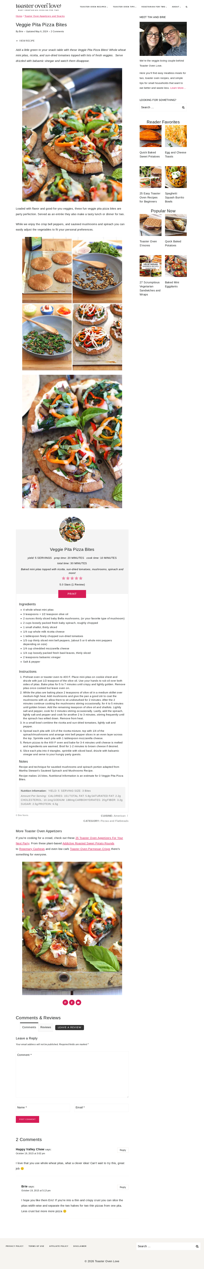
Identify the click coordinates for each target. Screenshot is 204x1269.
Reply (123, 1150)
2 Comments (57, 31)
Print (72, 594)
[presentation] (151, 136)
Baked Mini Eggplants (172, 284)
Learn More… (178, 88)
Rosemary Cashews (32, 848)
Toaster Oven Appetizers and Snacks (44, 16)
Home (19, 16)
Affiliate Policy (58, 1246)
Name (22, 1107)
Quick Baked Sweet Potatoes (150, 154)
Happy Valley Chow (30, 1149)
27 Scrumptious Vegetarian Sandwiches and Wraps (150, 288)
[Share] (72, 1002)
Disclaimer (80, 1246)
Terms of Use (36, 1246)
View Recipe (27, 41)
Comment (24, 1054)
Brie (21, 31)
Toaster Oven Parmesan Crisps (90, 848)
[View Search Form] (186, 7)
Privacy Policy (15, 1246)
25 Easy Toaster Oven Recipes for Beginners (150, 197)
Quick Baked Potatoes (173, 243)
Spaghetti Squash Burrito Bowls (174, 197)
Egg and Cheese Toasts (175, 154)
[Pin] (65, 1002)
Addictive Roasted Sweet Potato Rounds (88, 843)
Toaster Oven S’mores (148, 243)
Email (80, 1107)
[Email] (78, 1002)
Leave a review (69, 1027)
